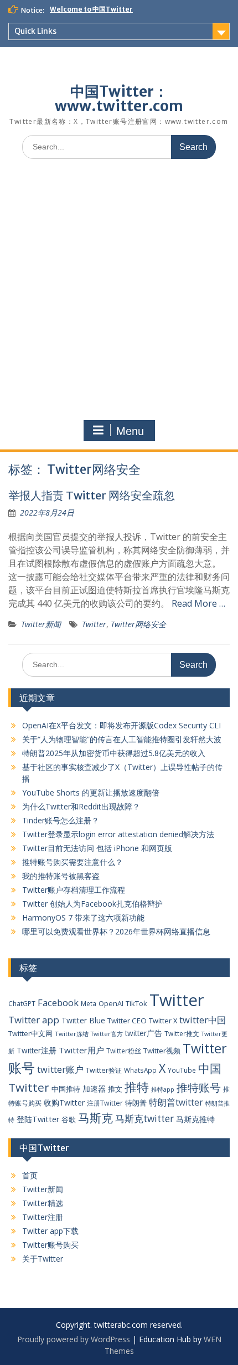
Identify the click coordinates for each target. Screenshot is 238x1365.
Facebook (58, 1002)
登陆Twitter (38, 1119)
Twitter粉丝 (123, 1050)
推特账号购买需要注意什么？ (72, 862)
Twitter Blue (83, 1020)
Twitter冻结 (72, 1033)
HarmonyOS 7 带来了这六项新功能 (83, 917)
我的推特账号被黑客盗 (61, 876)
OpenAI (111, 1003)
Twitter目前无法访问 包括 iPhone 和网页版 (97, 848)
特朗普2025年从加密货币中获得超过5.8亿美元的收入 (113, 753)
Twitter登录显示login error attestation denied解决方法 (118, 834)
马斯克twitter (144, 1118)
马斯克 (95, 1117)
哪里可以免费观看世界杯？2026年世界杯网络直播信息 (116, 931)
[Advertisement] (119, 292)
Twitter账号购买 (50, 1244)
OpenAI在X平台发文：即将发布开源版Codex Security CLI (121, 725)
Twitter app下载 (50, 1231)
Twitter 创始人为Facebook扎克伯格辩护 (92, 903)
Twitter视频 (161, 1051)
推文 (115, 1089)
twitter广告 (143, 1033)
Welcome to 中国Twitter (91, 9)
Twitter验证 (104, 1070)
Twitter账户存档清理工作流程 (73, 889)
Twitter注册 (36, 1050)
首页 (30, 1175)
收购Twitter (64, 1102)
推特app (162, 1089)
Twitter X (163, 1021)
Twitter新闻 (41, 624)
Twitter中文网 (30, 1033)
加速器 (94, 1088)
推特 (137, 1087)
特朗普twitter (176, 1102)
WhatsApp (140, 1070)
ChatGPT (21, 1003)
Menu (130, 431)
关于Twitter (42, 1258)
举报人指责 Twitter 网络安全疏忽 (91, 495)
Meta (88, 1003)
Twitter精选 (42, 1203)
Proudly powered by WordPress (73, 1339)
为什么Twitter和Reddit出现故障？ (81, 806)
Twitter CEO (127, 1021)
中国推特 (65, 1089)
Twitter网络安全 (138, 624)
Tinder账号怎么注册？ (60, 820)
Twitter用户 (81, 1050)
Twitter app (33, 1019)
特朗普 (136, 1103)
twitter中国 (202, 1019)
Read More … (198, 603)
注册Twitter (105, 1103)
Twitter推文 (181, 1033)
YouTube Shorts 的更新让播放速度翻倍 (90, 792)
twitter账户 (60, 1069)
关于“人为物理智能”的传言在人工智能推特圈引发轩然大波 (121, 739)
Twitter (94, 624)
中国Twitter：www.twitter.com (119, 98)
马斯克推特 (195, 1119)
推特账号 (199, 1087)
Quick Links (35, 31)
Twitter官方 (107, 1034)
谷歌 (68, 1119)
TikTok (136, 1003)
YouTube (182, 1070)
